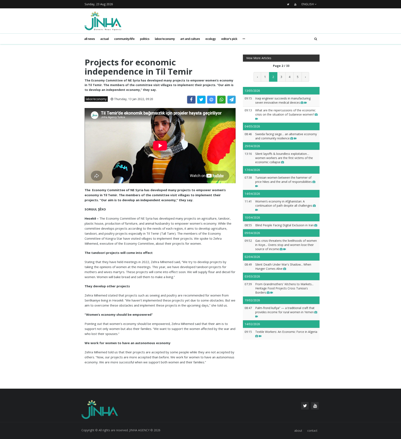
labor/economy (165, 39)
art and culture (190, 39)
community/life (124, 39)
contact (312, 431)
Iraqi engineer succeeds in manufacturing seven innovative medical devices (283, 100)
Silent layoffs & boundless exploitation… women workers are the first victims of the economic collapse (284, 158)
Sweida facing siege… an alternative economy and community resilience (286, 136)
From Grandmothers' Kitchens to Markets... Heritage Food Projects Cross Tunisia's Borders (284, 288)
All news (89, 39)
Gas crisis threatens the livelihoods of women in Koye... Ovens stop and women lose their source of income (286, 245)
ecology (210, 39)
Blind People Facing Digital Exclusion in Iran (284, 225)
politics (144, 39)
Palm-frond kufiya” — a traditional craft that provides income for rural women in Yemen (285, 310)
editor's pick (229, 39)
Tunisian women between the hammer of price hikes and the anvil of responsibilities (283, 180)
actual (104, 39)
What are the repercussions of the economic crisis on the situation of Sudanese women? (285, 112)
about (298, 431)
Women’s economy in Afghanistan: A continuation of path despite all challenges (283, 203)
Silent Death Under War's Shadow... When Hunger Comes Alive (283, 266)
